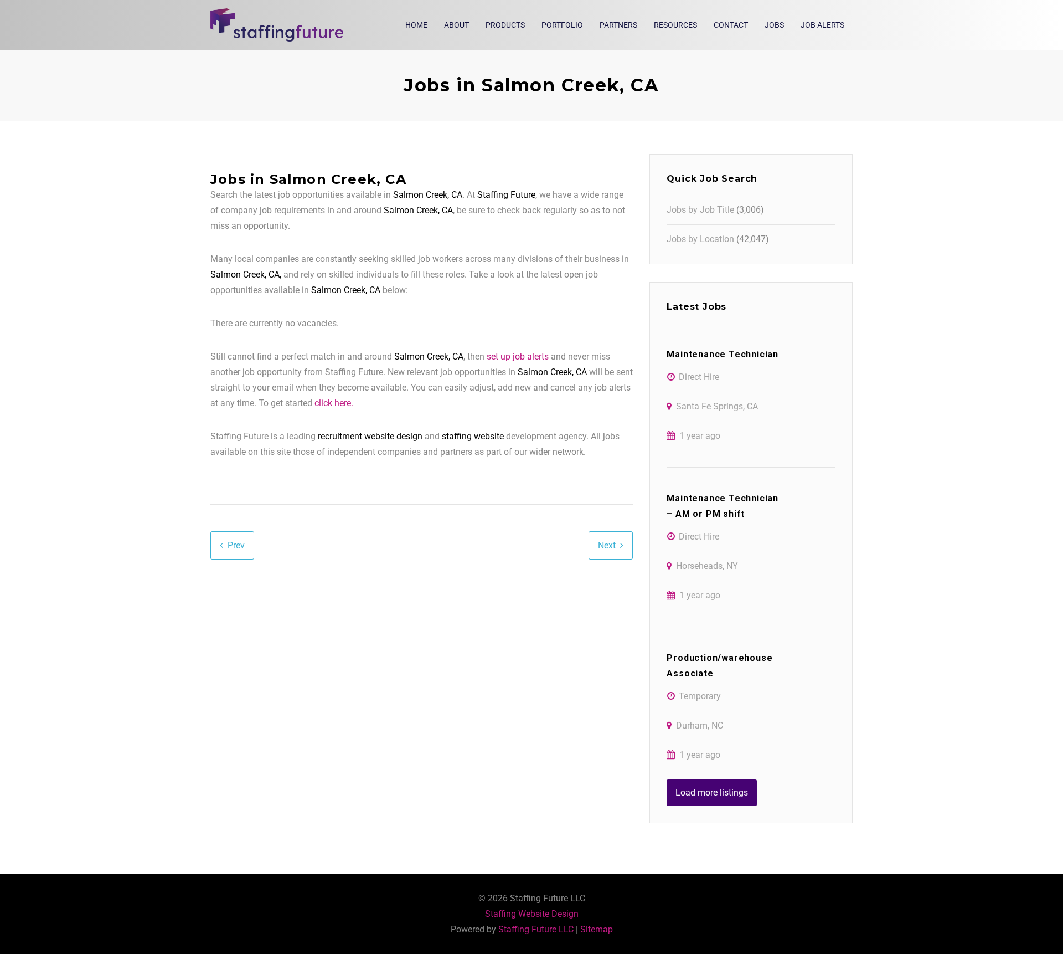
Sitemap (596, 929)
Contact (731, 24)
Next (607, 545)
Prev (236, 545)
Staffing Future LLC (536, 929)
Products (505, 24)
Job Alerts (822, 24)
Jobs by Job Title (700, 209)
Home (416, 24)
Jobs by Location (700, 239)
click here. (333, 403)
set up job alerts (518, 356)
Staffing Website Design (532, 914)
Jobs (774, 24)
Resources (675, 24)
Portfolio (562, 24)
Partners (618, 24)
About (456, 24)
